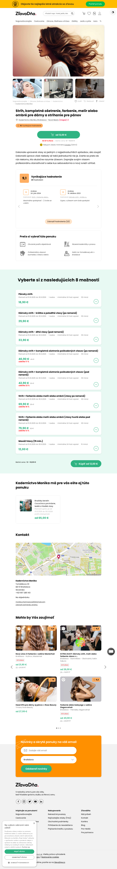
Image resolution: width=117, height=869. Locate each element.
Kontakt (84, 818)
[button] (18, 201)
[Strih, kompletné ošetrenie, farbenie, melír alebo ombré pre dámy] (58, 50)
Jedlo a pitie (85, 21)
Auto (95, 21)
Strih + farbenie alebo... (40, 197)
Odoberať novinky (36, 768)
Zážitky (75, 21)
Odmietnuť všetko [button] (19, 857)
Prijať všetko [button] (19, 851)
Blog (83, 825)
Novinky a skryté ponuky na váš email (49, 742)
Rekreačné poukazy (57, 814)
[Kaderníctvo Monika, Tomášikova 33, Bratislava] (58, 88)
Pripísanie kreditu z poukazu (60, 829)
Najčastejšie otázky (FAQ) (59, 818)
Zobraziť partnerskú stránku (27, 605)
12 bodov (67, 145)
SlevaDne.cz (59, 862)
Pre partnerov (87, 832)
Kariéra (84, 821)
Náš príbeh (86, 814)
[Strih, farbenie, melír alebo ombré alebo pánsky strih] (27, 88)
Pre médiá (85, 829)
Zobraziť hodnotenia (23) (58, 221)
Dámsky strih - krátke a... (78, 197)
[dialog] (19, 844)
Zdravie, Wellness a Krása (58, 21)
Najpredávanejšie (24, 21)
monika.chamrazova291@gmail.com (30, 602)
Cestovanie (39, 21)
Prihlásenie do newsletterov (60, 825)
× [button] (34, 823)
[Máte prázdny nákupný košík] (84, 13)
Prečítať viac (26, 847)
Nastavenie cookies (50, 857)
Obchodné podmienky (58, 821)
